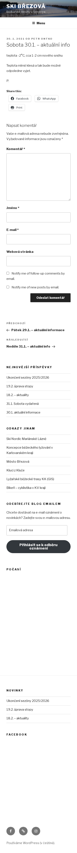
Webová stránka (19, 252)
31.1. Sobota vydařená (22, 404)
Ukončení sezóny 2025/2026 (27, 377)
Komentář (15, 149)
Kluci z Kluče (15, 470)
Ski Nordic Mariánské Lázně (26, 439)
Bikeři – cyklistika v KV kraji (26, 488)
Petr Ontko (42, 38)
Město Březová (17, 462)
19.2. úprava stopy (19, 386)
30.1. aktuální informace (23, 412)
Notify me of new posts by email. (35, 287)
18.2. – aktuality (17, 395)
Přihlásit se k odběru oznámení (38, 547)
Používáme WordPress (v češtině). (30, 843)
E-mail (12, 230)
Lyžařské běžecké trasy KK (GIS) (30, 479)
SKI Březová (26, 6)
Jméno (12, 208)
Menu (41, 23)
